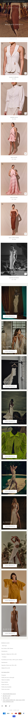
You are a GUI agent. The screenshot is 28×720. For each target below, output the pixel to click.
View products (10, 316)
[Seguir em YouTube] (6, 706)
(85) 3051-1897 (6, 698)
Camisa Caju (14, 117)
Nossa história (4, 682)
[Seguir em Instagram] (2, 706)
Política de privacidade (6, 687)
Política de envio (5, 684)
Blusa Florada (14, 77)
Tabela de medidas (5, 680)
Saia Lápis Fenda (14, 237)
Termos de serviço (5, 689)
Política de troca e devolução (7, 677)
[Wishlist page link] (25, 10)
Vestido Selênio (14, 277)
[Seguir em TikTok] (9, 706)
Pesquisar (3, 675)
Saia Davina (14, 197)
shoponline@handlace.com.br (9, 693)
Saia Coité (14, 157)
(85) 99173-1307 (6, 696)
